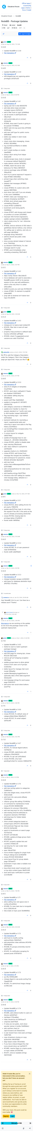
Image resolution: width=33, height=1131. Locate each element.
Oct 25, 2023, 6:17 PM (13, 376)
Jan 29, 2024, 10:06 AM (21, 597)
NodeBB (19, 25)
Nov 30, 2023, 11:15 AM (13, 536)
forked (11, 612)
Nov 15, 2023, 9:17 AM (23, 494)
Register (6, 1116)
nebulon (5, 63)
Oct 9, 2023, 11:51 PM (21, 352)
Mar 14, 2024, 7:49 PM (13, 891)
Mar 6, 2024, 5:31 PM (13, 777)
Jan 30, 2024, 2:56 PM (13, 620)
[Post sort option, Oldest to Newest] (3, 34)
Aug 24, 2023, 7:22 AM (13, 44)
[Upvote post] (27, 57)
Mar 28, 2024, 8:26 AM (13, 927)
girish (5, 42)
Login (12, 1116)
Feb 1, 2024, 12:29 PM (23, 638)
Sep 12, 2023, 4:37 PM (13, 264)
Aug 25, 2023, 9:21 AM (13, 65)
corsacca (6, 597)
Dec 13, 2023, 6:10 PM (13, 568)
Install (29, 10)
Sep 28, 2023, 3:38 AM (13, 314)
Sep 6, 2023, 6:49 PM (13, 95)
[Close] (29, 1073)
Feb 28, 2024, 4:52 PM (13, 736)
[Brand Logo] (4, 6)
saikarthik (6, 352)
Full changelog (9, 53)
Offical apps (26, 3)
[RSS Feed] (24, 28)
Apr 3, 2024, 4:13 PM (13, 966)
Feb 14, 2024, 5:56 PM (13, 703)
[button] (2, 1128)
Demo (28, 8)
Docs (24, 10)
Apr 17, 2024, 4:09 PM (13, 1002)
